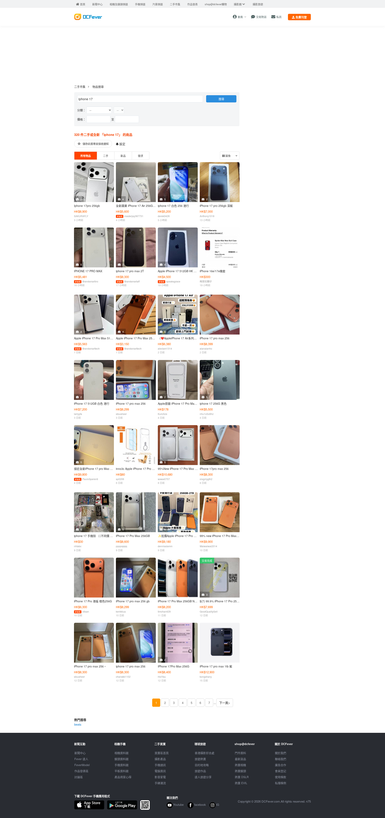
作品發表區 (81, 771)
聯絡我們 (280, 759)
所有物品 (85, 156)
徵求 (140, 156)
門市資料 (240, 753)
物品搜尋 (98, 87)
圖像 (228, 156)
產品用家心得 (122, 777)
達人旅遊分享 (203, 777)
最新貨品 (240, 759)
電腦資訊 (160, 771)
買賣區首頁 (162, 753)
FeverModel (82, 765)
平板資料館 (121, 771)
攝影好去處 (204, 753)
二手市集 (79, 87)
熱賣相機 (240, 765)
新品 (123, 156)
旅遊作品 (200, 771)
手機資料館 (121, 765)
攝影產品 (160, 759)
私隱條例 (280, 783)
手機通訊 (160, 765)
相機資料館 (121, 753)
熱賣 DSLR (242, 777)
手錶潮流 (160, 783)
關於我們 (280, 753)
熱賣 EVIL (241, 783)
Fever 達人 (81, 759)
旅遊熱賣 (200, 759)
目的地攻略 (202, 765)
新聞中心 (80, 753)
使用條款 (280, 777)
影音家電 (160, 777)
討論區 (78, 777)
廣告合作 (280, 765)
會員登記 (280, 771)
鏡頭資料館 (121, 759)
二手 (105, 156)
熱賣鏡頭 (240, 771)
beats (77, 724)
